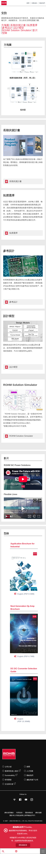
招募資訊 (34, 3)
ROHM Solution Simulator (16, 30)
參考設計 (7, 27)
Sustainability (10, 775)
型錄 (4, 32)
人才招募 (30, 771)
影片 (35, 30)
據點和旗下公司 (32, 780)
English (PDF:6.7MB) (25, 656)
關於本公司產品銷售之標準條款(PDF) (22, 815)
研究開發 (8, 780)
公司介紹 (8, 767)
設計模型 (19, 27)
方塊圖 (5, 25)
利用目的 (19, 812)
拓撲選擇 (32, 25)
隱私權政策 (29, 812)
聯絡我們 (42, 3)
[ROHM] (4, 3)
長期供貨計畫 (18, 25)
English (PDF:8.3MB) (25, 594)
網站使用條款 (9, 812)
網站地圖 (38, 812)
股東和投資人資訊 (11, 771)
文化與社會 (9, 784)
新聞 (28, 3)
